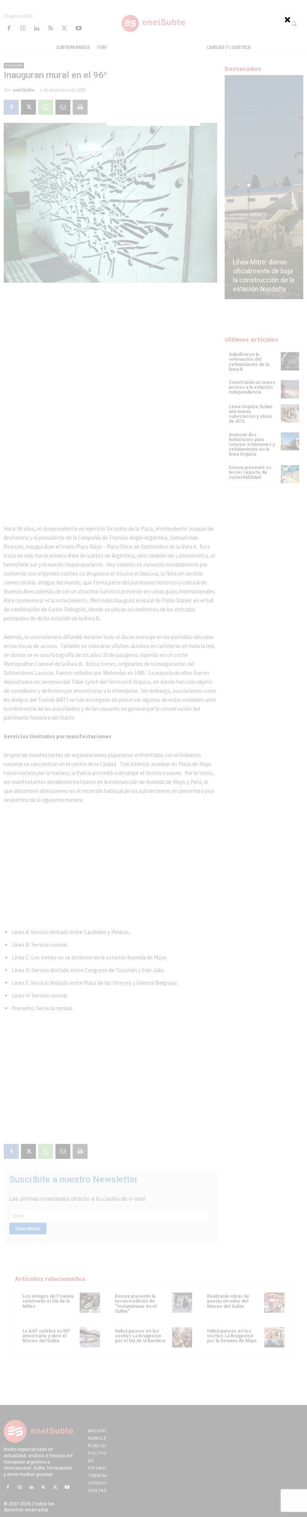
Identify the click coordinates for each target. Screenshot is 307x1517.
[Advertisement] (153, 79)
